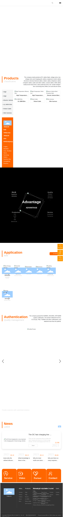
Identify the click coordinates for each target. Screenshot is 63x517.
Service (8, 478)
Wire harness (53, 101)
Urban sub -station (57, 515)
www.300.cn (46, 515)
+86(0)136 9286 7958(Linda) (41, 493)
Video (22, 478)
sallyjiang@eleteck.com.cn (43, 500)
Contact (53, 478)
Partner (37, 478)
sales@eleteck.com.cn (42, 498)
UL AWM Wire (22, 101)
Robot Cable (37, 101)
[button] (51, 64)
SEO (51, 515)
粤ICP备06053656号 (31, 515)
